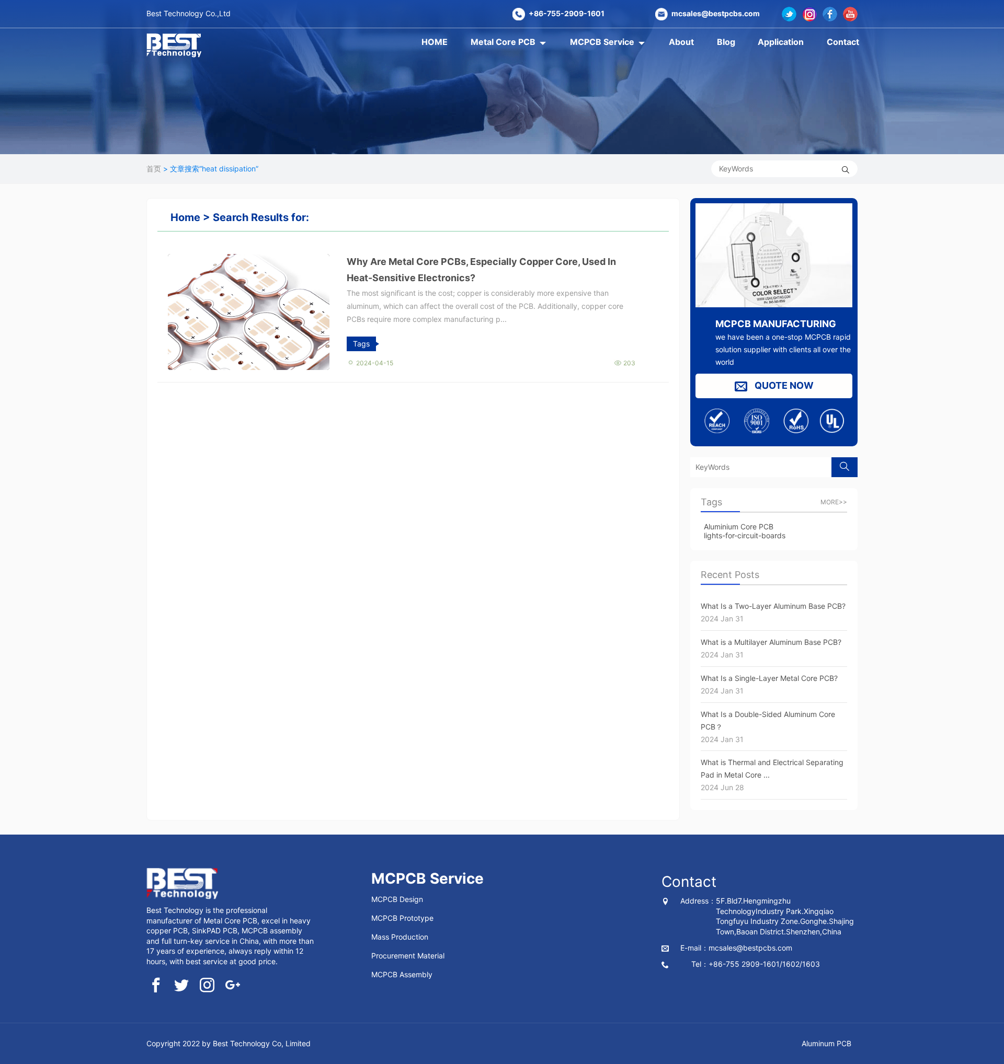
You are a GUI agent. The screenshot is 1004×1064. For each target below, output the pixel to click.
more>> (833, 502)
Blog (726, 42)
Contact (843, 42)
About (681, 42)
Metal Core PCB (503, 42)
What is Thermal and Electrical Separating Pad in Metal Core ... (772, 775)
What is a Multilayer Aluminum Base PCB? (771, 648)
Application (781, 42)
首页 (153, 168)
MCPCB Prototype (402, 917)
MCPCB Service (602, 42)
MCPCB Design (397, 899)
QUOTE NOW (783, 385)
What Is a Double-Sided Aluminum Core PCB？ (768, 727)
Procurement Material (407, 955)
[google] (232, 986)
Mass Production (399, 936)
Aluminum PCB (826, 1043)
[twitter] (789, 14)
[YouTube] (850, 14)
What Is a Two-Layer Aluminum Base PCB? (773, 612)
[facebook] (830, 14)
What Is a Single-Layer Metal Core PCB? (769, 684)
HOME (434, 42)
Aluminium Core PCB (738, 526)
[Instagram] (809, 14)
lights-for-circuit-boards (744, 535)
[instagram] (207, 986)
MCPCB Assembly (401, 974)
